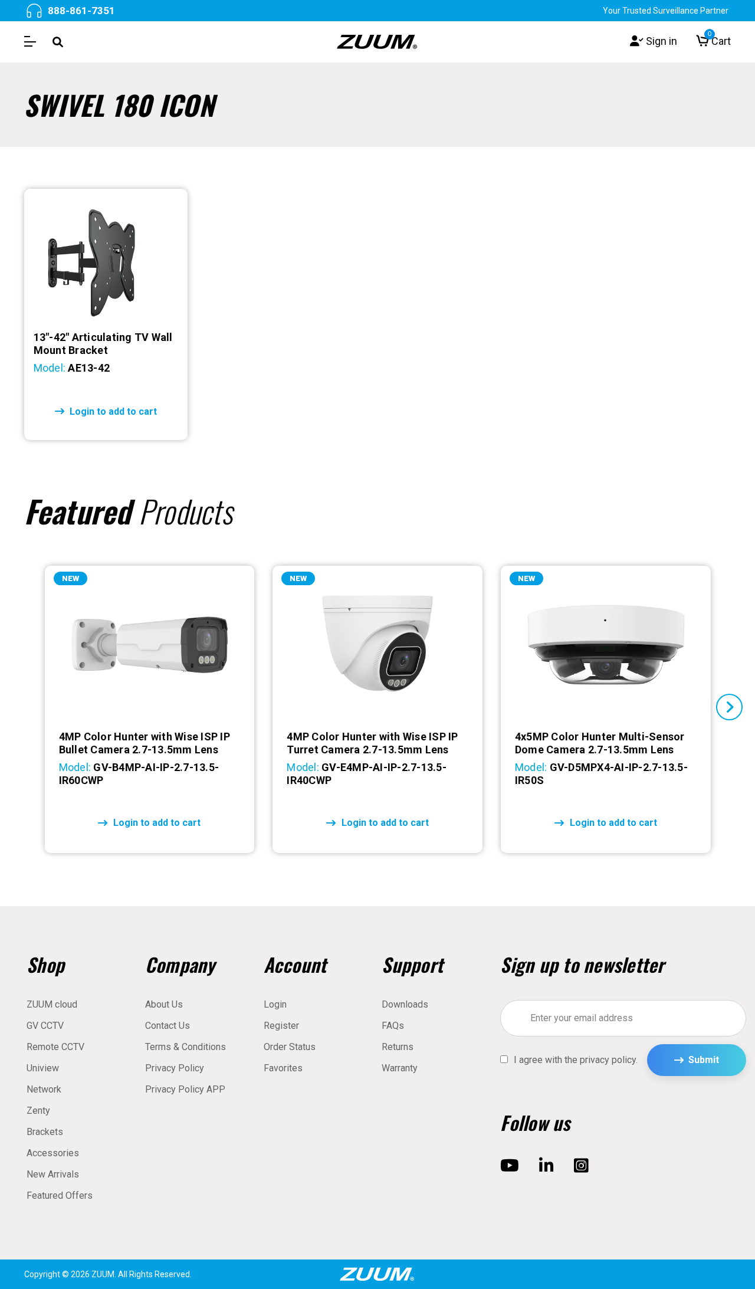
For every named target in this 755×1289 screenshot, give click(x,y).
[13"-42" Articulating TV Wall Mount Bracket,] (106, 260)
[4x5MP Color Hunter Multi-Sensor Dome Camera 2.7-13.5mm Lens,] (605, 645)
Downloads (405, 1004)
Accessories (53, 1153)
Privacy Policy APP (185, 1089)
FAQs (393, 1025)
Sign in (660, 41)
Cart (719, 41)
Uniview (43, 1068)
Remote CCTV (55, 1046)
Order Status (290, 1046)
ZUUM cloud (52, 1004)
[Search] (57, 42)
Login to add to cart (112, 411)
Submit (703, 1059)
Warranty (400, 1068)
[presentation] (25, 707)
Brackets (45, 1131)
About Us (164, 1004)
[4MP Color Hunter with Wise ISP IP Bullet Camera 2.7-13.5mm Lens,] (149, 645)
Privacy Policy (174, 1068)
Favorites (283, 1068)
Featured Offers (60, 1195)
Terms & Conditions (185, 1046)
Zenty (38, 1110)
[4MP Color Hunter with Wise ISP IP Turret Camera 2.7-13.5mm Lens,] (377, 645)
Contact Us (167, 1025)
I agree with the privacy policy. (576, 1060)
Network (44, 1089)
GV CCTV (45, 1025)
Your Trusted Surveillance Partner (665, 10)
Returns (397, 1046)
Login (275, 1004)
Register (281, 1025)
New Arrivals (53, 1174)
